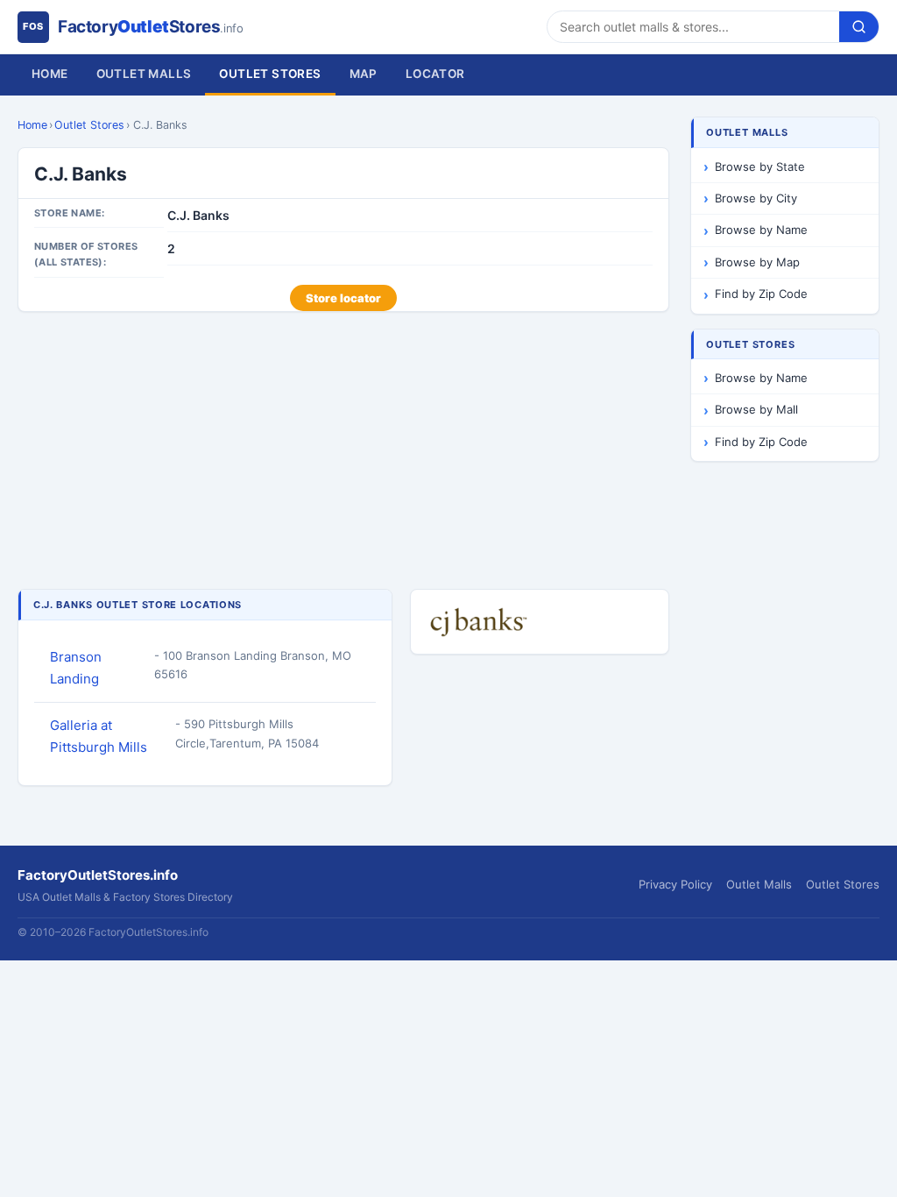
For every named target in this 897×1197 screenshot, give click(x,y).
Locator (435, 74)
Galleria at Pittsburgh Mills (98, 736)
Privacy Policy (675, 884)
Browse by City (756, 198)
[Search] (859, 26)
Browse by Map (757, 262)
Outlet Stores (270, 74)
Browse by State (760, 166)
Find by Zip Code (761, 294)
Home (50, 74)
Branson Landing (76, 667)
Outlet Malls (144, 74)
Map (364, 74)
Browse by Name (761, 230)
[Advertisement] (343, 452)
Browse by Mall (756, 409)
